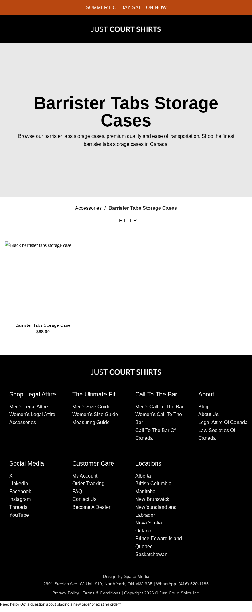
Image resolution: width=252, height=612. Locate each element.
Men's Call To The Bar (159, 406)
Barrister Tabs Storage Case (42, 325)
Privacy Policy (65, 593)
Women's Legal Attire (32, 414)
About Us (208, 414)
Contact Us (84, 499)
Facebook (20, 491)
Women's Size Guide (95, 414)
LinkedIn (18, 483)
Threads (18, 507)
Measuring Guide (91, 422)
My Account (84, 475)
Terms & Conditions (101, 593)
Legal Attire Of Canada (223, 422)
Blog (203, 406)
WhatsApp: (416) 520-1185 (182, 583)
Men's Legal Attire (28, 406)
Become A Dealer (91, 507)
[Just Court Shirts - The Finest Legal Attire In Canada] (126, 29)
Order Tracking (88, 483)
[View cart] (244, 29)
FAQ (77, 491)
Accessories (88, 208)
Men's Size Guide (91, 406)
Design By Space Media (126, 576)
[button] (9, 29)
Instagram (20, 499)
